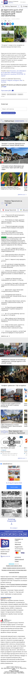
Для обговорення (11, 94)
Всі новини (23, 2)
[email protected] (14, 670)
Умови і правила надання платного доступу (14, 568)
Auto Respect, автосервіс (8, 448)
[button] (2, 2)
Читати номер (14, 487)
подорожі (20, 94)
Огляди (17, 561)
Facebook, (4, 80)
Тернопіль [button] (10, 2)
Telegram (9, 80)
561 (9, 21)
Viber (21, 80)
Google (4, 86)
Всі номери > (14, 528)
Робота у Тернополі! (11, 6)
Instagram (16, 80)
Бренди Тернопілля (10, 210)
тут (10, 582)
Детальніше (4, 553)
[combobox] (20, 121)
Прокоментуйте (7, 91)
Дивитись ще (22, 194)
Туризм (4, 94)
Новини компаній (19, 559)
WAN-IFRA (3, 588)
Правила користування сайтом (14, 565)
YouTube (3, 82)
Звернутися (18, 544)
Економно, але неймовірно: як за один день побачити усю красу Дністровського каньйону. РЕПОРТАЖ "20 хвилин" (13, 73)
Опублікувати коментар (8, 113)
